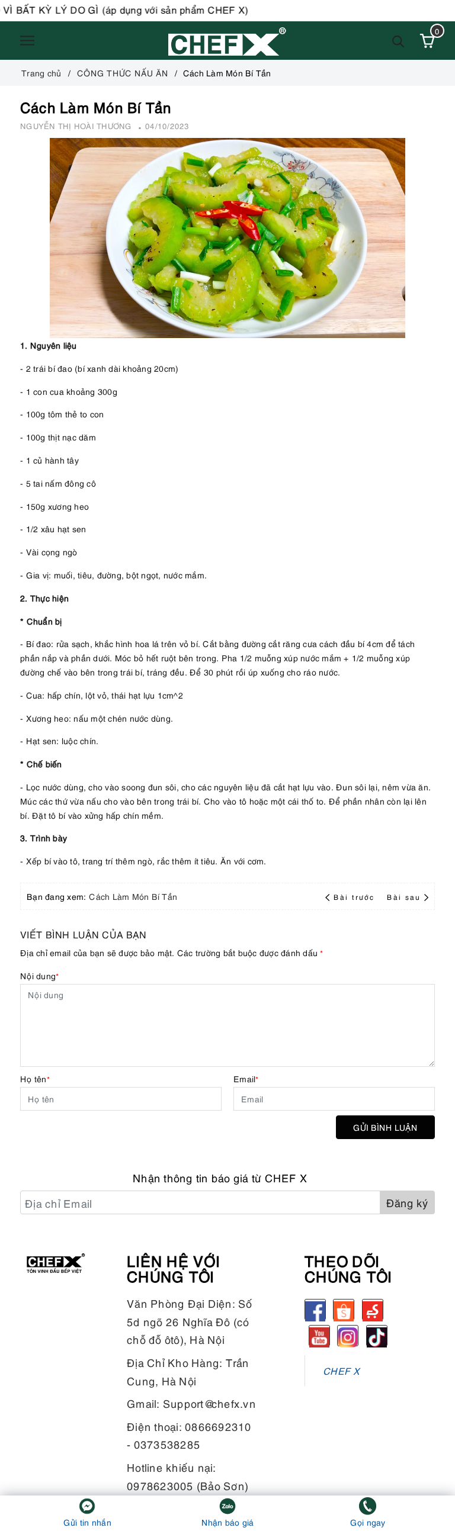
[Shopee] (343, 1309)
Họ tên (35, 1078)
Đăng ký (407, 1202)
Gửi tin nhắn (87, 1521)
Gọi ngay (368, 1521)
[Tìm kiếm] (398, 40)
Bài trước (355, 897)
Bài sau (404, 897)
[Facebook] (315, 1309)
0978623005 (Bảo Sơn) (187, 1485)
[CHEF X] (227, 40)
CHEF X (341, 1370)
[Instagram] (347, 1335)
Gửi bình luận (385, 1127)
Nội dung (39, 975)
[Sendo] (372, 1309)
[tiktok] (376, 1335)
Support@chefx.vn (209, 1402)
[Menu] (27, 41)
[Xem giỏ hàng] (427, 41)
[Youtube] (319, 1335)
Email (246, 1078)
